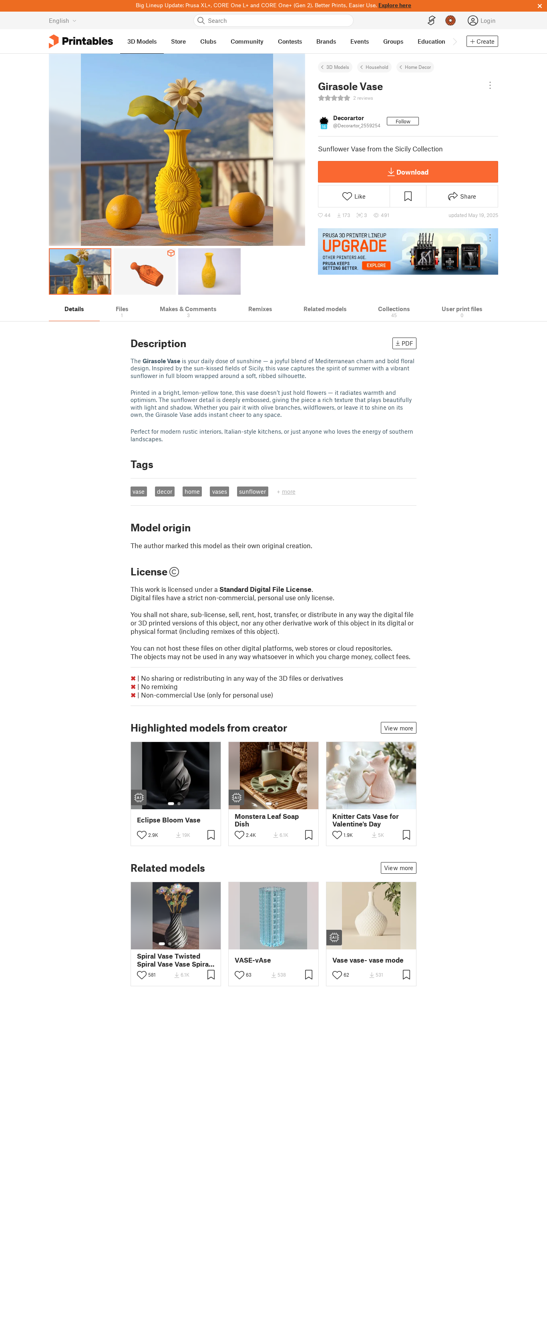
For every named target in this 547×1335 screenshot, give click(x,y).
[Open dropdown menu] (490, 85)
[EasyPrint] (432, 21)
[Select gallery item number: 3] (176, 943)
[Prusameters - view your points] (450, 20)
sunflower (252, 491)
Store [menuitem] (178, 41)
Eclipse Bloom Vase (169, 820)
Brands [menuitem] (326, 41)
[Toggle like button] (142, 835)
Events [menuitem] (359, 41)
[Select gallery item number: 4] (182, 943)
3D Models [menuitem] (142, 41)
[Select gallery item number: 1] (171, 803)
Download (412, 172)
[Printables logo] (81, 41)
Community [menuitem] (247, 41)
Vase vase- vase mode (368, 960)
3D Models (337, 67)
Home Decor (418, 67)
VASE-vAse (253, 960)
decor (164, 491)
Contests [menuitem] (290, 41)
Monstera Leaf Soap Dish (267, 820)
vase (139, 491)
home (192, 491)
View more (398, 728)
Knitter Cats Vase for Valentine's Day (365, 820)
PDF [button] (407, 343)
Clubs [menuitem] (208, 41)
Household (377, 67)
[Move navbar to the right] (454, 41)
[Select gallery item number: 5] (188, 943)
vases (219, 491)
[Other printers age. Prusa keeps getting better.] (408, 251)
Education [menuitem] (431, 41)
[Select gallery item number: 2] (179, 803)
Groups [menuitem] (393, 41)
